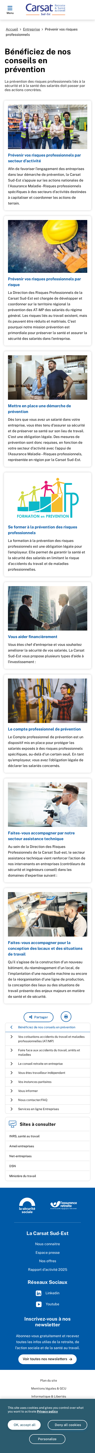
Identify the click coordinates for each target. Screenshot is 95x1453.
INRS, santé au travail (24, 1136)
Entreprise (31, 29)
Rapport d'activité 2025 (47, 1270)
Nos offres (47, 1261)
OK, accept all (24, 1425)
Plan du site (48, 1380)
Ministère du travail (22, 1176)
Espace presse (48, 1252)
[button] (38, 1017)
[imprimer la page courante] (66, 1016)
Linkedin (52, 1293)
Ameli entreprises (21, 1146)
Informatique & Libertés (48, 1396)
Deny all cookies (67, 1425)
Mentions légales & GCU (48, 1388)
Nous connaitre (47, 1244)
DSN (12, 1166)
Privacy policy (47, 1411)
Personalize (47, 1439)
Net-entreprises (20, 1156)
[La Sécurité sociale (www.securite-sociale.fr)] (27, 1205)
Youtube (52, 1304)
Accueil (12, 29)
